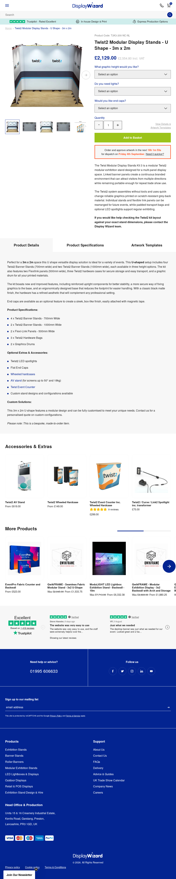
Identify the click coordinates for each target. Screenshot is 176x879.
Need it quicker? (155, 154)
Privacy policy (12, 867)
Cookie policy (32, 867)
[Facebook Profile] (113, 671)
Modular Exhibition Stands (21, 768)
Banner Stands (14, 755)
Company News (103, 786)
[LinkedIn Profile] (142, 671)
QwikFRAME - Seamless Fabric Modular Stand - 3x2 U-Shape (66, 586)
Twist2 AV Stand (15, 502)
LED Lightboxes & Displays (22, 774)
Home (8, 28)
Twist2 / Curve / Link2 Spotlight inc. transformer (150, 504)
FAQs (96, 762)
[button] (19, 874)
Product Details (26, 244)
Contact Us (100, 755)
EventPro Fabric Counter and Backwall (22, 586)
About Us (98, 749)
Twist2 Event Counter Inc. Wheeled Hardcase (105, 504)
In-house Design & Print (94, 21)
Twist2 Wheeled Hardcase (62, 502)
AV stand (16, 380)
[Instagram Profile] (132, 671)
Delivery (98, 768)
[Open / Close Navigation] (10, 5)
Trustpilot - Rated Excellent (41, 21)
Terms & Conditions (55, 867)
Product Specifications (85, 244)
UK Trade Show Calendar (109, 780)
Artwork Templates (161, 125)
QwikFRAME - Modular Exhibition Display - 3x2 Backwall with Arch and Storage (151, 587)
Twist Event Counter (23, 387)
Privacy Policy (56, 715)
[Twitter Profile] (122, 671)
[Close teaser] (36, 869)
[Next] (86, 75)
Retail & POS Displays (19, 786)
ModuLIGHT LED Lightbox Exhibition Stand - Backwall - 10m (107, 587)
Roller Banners (14, 762)
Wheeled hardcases (23, 374)
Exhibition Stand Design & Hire (24, 792)
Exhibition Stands (16, 749)
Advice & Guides (103, 774)
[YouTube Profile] (151, 671)
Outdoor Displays (15, 780)
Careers (98, 792)
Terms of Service (73, 715)
